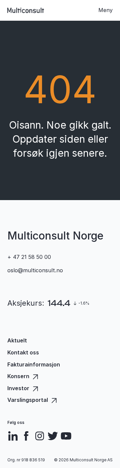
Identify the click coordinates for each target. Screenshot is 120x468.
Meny (105, 10)
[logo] (25, 10)
